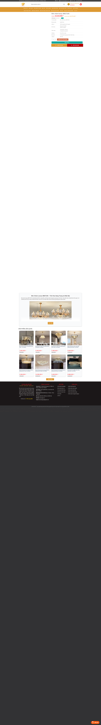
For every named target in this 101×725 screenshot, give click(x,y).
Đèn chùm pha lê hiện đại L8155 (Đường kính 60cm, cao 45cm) (73, 347)
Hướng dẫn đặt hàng (61, 390)
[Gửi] (64, 4)
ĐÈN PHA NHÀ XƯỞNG (55, 10)
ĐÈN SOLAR (69, 8)
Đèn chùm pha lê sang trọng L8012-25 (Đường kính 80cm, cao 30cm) (58, 370)
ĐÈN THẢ (43, 8)
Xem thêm (50, 323)
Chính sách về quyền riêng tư (73, 393)
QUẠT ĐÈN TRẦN (55, 8)
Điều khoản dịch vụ (61, 388)
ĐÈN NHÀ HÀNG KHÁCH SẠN (45, 10)
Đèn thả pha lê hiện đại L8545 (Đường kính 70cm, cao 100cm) (58, 347)
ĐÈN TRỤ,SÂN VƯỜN (62, 8)
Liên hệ (58, 395)
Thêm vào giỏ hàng (62, 39)
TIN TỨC (75, 10)
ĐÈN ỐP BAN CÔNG (27, 10)
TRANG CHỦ (25, 8)
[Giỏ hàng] (81, 4)
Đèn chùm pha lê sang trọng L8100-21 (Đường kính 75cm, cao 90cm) (26, 370)
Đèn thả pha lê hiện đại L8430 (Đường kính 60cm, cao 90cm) (42, 347)
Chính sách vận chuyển (72, 388)
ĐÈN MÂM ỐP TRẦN (37, 8)
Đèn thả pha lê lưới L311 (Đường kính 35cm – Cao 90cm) (26, 347)
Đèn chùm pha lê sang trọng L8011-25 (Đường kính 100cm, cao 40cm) (42, 370)
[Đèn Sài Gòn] (23, 4)
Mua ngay (67, 42)
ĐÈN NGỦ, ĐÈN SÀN (35, 10)
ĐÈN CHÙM (31, 8)
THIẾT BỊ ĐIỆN (75, 8)
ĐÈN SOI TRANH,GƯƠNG (68, 10)
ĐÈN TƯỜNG (48, 8)
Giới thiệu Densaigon (61, 386)
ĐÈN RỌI (61, 10)
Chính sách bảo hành (72, 390)
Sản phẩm (59, 393)
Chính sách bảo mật (72, 386)
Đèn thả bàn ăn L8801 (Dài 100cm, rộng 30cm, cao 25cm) (74, 370)
